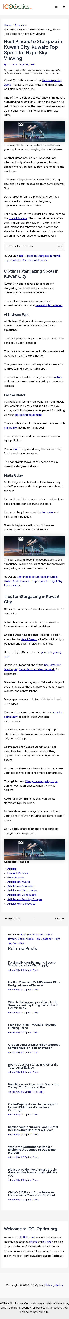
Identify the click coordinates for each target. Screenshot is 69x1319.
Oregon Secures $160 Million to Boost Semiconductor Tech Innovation (34, 1046)
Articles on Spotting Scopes (24, 899)
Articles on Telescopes (21, 903)
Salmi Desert (29, 639)
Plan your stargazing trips (41, 781)
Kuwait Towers (18, 218)
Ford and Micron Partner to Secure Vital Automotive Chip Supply (32, 963)
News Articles (15, 877)
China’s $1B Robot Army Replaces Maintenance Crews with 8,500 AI (31, 1193)
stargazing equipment (28, 414)
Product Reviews (17, 873)
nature (58, 377)
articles (33, 1241)
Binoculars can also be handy (37, 669)
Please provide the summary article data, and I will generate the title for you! (32, 1172)
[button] (64, 7)
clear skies (46, 512)
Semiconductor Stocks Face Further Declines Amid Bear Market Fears (33, 1128)
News (36, 970)
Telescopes (39, 1092)
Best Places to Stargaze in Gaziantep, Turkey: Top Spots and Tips (34, 1085)
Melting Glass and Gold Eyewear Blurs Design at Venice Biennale (34, 983)
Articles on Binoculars (20, 886)
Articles (12, 868)
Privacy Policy (54, 1285)
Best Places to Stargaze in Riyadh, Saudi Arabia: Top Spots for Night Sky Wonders (34, 939)
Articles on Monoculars (21, 894)
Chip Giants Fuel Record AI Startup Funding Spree (32, 1026)
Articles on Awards (18, 881)
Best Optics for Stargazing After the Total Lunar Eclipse (33, 1066)
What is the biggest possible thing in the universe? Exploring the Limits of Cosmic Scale (32, 1005)
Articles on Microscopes (22, 890)
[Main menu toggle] (56, 7)
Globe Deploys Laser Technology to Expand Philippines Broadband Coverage (33, 1107)
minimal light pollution (48, 305)
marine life (10, 427)
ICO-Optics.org (26, 1237)
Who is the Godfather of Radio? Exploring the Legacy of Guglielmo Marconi (32, 1149)
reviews (46, 1241)
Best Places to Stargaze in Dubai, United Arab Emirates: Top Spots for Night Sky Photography (33, 581)
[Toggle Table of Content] (58, 246)
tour (15, 449)
